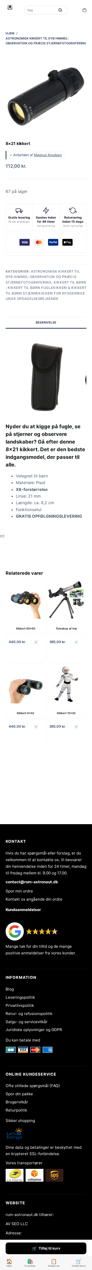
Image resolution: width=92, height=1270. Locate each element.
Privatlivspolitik (20, 1005)
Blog (10, 989)
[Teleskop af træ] (66, 600)
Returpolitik (16, 1110)
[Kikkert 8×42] (26, 684)
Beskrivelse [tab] (46, 322)
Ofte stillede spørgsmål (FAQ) (33, 1085)
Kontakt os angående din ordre (34, 899)
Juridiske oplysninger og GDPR (34, 1029)
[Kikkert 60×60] (26, 600)
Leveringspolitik (20, 997)
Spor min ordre (19, 891)
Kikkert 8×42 (25, 713)
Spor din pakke (19, 1093)
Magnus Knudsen (48, 155)
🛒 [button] (36, 642)
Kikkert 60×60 (25, 628)
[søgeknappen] (60, 10)
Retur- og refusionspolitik (29, 1013)
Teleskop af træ (66, 628)
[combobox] (40, 10)
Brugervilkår (17, 1102)
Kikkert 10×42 (66, 713)
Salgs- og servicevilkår (27, 1021)
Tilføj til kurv (49, 1248)
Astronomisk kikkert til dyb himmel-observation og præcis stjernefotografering (43, 276)
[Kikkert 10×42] (66, 684)
